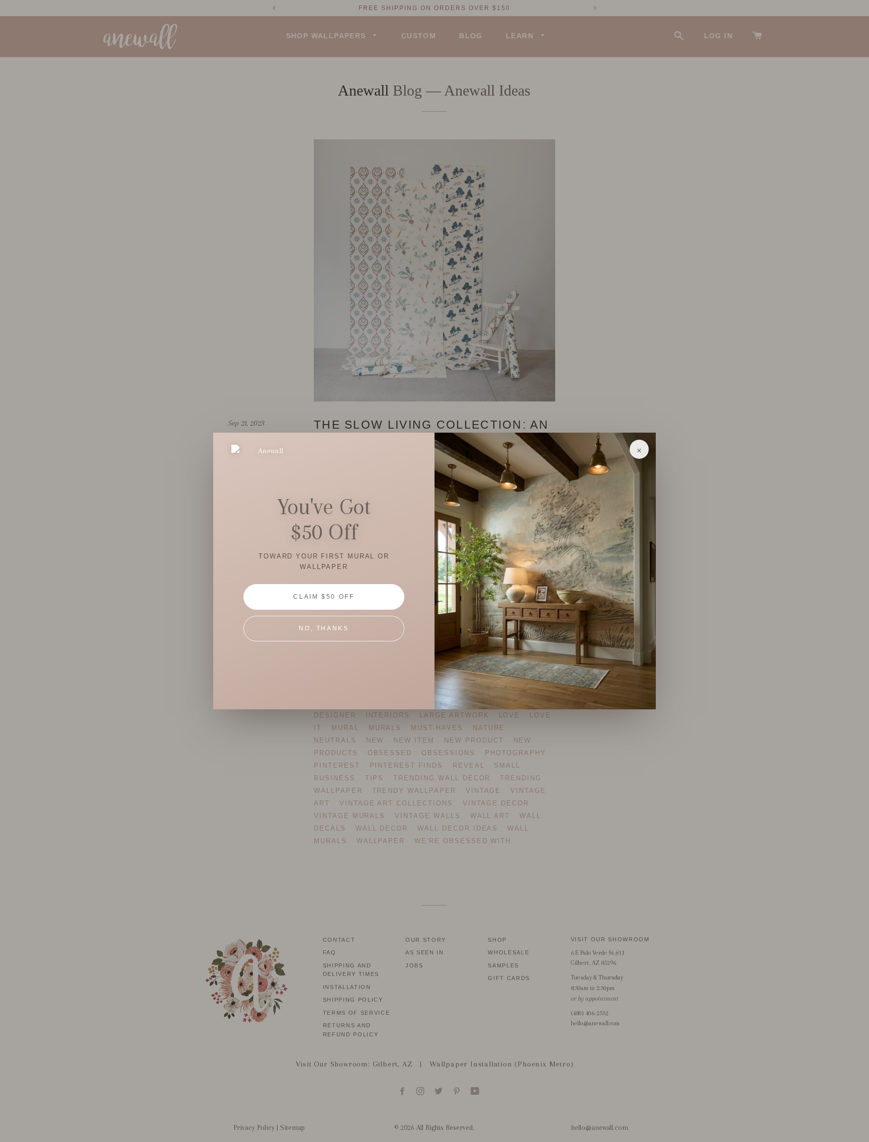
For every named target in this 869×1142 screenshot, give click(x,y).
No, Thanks (324, 628)
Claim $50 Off (323, 596)
